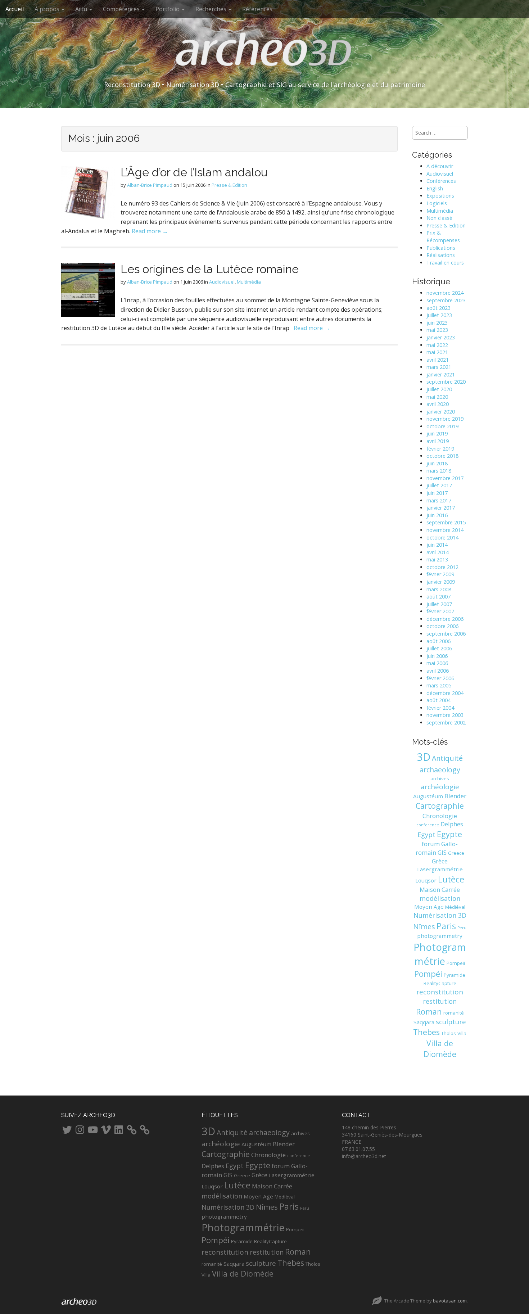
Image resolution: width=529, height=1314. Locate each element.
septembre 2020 (446, 381)
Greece (456, 853)
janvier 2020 (440, 411)
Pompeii (456, 963)
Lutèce (451, 879)
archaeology (440, 770)
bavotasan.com (450, 1300)
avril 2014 (437, 552)
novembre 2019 (445, 418)
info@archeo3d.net (364, 1156)
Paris (446, 926)
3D (423, 757)
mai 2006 (437, 663)
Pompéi (428, 973)
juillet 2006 (439, 648)
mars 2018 (438, 470)
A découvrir (439, 166)
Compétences (122, 9)
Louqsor (426, 880)
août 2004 (438, 700)
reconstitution (439, 992)
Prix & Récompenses (443, 236)
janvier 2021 (440, 374)
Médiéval (455, 907)
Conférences (441, 180)
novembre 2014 (445, 530)
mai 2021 (437, 352)
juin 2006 (437, 656)
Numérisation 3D (439, 915)
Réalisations (440, 255)
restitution (440, 1001)
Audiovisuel (222, 282)
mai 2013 (437, 559)
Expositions (440, 195)
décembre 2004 (445, 693)
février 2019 (440, 448)
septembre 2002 (446, 722)
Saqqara (423, 1022)
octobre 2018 (442, 455)
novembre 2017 (445, 478)
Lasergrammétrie (440, 869)
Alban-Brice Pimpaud (149, 185)
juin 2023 (437, 322)
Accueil (14, 9)
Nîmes (424, 926)
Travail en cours (445, 262)
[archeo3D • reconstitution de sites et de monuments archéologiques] (264, 54)
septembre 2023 (446, 300)
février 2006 (440, 678)
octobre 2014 (442, 537)
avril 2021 (437, 359)
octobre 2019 (442, 426)
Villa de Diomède (440, 1048)
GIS (442, 852)
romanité (453, 1013)
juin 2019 (437, 433)
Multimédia (249, 282)
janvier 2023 (440, 337)
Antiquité (447, 758)
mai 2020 (437, 396)
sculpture (451, 1021)
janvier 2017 (440, 507)
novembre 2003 (445, 715)
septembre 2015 (446, 522)
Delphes (451, 824)
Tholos (448, 1033)
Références (257, 9)
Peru (461, 927)
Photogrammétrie (243, 1227)
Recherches (211, 9)
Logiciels (436, 203)
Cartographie (440, 805)
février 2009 (440, 574)
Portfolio (168, 9)
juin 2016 (437, 515)
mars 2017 (438, 500)
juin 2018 (437, 463)
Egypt (426, 834)
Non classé (439, 218)
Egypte (449, 834)
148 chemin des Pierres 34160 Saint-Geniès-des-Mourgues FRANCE (382, 1134)
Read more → (150, 231)
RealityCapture (440, 983)
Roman (429, 1011)
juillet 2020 (439, 389)
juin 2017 (437, 492)
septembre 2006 (446, 633)
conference (427, 824)
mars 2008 (438, 589)
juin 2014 (437, 544)
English (434, 188)
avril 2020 (437, 404)
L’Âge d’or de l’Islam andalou (194, 172)
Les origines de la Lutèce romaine (210, 269)
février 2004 (440, 707)
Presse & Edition (229, 185)
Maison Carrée (440, 889)
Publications (440, 247)
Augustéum (428, 796)
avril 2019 (437, 441)
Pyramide (454, 975)
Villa (461, 1033)
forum (431, 844)
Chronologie (439, 816)
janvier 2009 (440, 581)
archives (439, 778)
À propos (48, 9)
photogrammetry (439, 935)
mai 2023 (437, 329)
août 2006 (438, 641)
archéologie (440, 786)
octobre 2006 (442, 626)
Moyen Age (429, 906)
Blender (455, 796)
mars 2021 (438, 367)
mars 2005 (438, 685)
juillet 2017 (439, 485)
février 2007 (440, 611)
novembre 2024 (445, 292)
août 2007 (438, 596)
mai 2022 (437, 345)
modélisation (440, 898)
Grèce (440, 861)
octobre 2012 (442, 567)
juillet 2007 (439, 604)
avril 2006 (437, 670)
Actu (82, 9)
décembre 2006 (445, 618)
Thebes (426, 1032)
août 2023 (438, 307)
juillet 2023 (439, 315)
